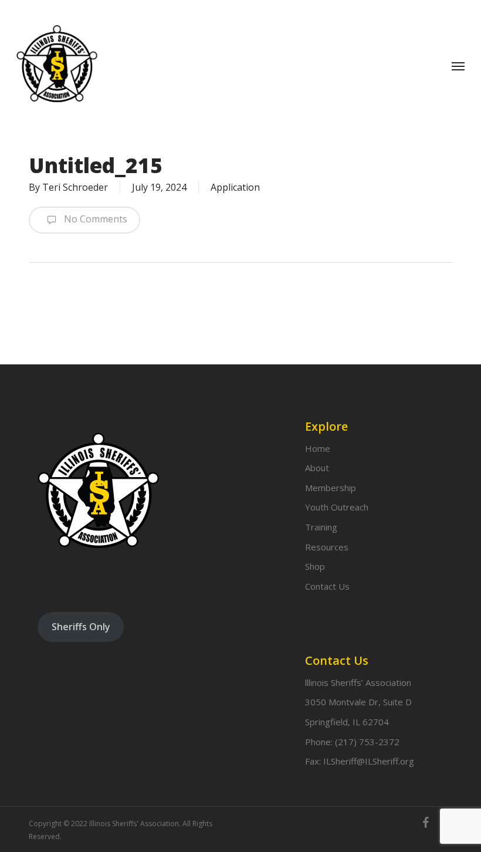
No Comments (94, 218)
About (317, 468)
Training (321, 527)
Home (317, 448)
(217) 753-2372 (367, 742)
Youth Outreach (336, 507)
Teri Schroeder (75, 187)
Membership (330, 487)
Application (235, 187)
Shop (315, 566)
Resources (326, 547)
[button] (458, 66)
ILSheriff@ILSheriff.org (368, 761)
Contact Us (327, 586)
